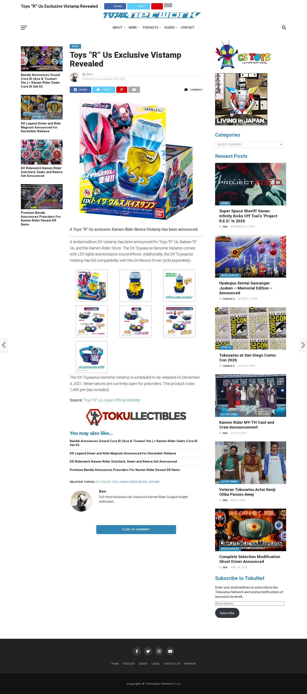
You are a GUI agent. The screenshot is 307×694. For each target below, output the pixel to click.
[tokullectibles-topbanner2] (136, 425)
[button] (92, 286)
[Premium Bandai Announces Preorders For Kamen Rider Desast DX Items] (42, 208)
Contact (188, 27)
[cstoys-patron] (245, 71)
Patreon (190, 663)
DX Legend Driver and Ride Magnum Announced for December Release (41, 127)
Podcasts (150, 27)
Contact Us (172, 663)
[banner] (241, 124)
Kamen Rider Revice (133, 481)
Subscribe (227, 613)
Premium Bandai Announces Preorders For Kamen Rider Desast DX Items (41, 218)
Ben (90, 74)
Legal (156, 663)
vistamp (154, 481)
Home (115, 663)
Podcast (129, 663)
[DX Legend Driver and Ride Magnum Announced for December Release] (42, 119)
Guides (169, 27)
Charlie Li (229, 299)
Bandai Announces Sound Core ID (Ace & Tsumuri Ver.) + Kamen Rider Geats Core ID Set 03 (40, 80)
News (133, 27)
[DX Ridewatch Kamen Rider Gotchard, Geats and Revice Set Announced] (42, 163)
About (118, 27)
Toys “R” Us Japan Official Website (112, 400)
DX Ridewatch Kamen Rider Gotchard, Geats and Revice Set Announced (41, 172)
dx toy (100, 481)
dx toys (112, 481)
